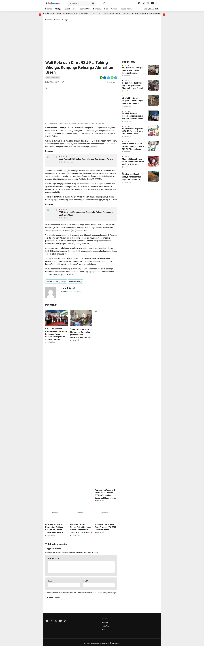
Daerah (57, 20)
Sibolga (58, 9)
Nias (106, 9)
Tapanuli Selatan (69, 9)
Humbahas (97, 9)
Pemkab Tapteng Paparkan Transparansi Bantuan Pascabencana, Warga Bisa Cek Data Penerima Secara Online (125, 13)
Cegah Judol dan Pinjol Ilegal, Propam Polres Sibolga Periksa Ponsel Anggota (132, 86)
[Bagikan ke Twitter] (108, 78)
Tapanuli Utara (85, 9)
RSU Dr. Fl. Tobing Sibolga (56, 281)
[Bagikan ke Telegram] (115, 78)
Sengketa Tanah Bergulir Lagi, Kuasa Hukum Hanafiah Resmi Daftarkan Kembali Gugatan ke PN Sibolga (133, 70)
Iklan (103, 630)
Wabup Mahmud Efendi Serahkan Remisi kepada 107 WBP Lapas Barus (133, 146)
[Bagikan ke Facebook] (105, 78)
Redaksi (105, 618)
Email (85, 581)
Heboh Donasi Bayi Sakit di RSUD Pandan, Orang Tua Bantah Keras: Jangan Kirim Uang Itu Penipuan (133, 131)
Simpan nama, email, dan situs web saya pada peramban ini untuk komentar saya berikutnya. (82, 593)
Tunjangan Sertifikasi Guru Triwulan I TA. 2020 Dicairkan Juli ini (105, 527)
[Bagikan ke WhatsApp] (112, 78)
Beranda (48, 9)
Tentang (105, 622)
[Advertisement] (102, 40)
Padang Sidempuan (127, 9)
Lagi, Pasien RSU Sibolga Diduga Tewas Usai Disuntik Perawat (86, 159)
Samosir (114, 9)
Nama (50, 581)
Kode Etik (105, 626)
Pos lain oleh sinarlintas (71, 292)
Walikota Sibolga (75, 281)
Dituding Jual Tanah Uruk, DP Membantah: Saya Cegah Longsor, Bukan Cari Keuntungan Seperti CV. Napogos (132, 177)
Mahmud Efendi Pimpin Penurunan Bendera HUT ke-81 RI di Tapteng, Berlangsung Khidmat (133, 162)
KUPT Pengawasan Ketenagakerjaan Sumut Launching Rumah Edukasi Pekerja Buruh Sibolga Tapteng (56, 334)
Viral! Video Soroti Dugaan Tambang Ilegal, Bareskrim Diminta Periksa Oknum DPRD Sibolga (132, 101)
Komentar (53, 558)
